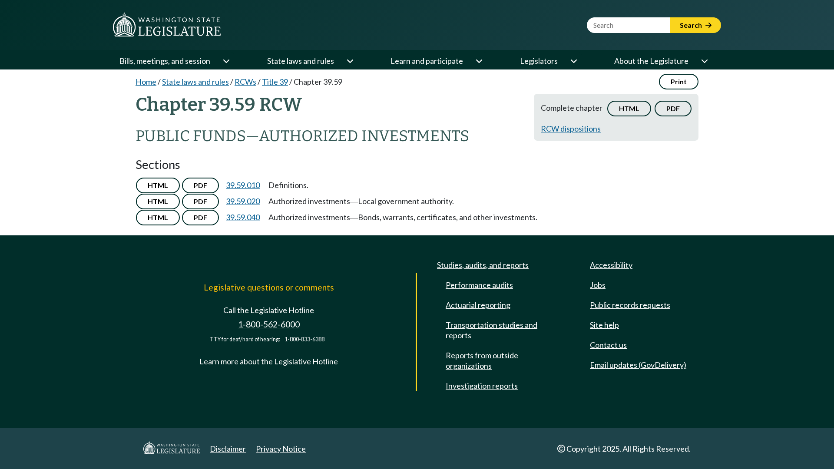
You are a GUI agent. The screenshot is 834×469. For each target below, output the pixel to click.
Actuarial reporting (478, 305)
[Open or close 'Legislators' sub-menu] (573, 60)
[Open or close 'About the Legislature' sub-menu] (704, 60)
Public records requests (630, 305)
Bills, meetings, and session (164, 61)
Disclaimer (228, 448)
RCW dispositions (571, 128)
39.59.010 (243, 185)
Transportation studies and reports (491, 330)
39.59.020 (243, 201)
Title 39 (275, 81)
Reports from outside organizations (482, 360)
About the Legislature (651, 61)
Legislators (539, 61)
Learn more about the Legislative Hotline (268, 361)
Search (691, 25)
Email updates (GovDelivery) (638, 365)
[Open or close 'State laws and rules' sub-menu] (349, 60)
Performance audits (479, 285)
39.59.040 (243, 217)
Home (146, 81)
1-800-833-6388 (304, 339)
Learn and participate (427, 61)
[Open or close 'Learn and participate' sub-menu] (478, 60)
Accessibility (611, 265)
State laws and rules (300, 61)
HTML (629, 108)
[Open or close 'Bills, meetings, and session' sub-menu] (226, 60)
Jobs (598, 285)
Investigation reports (482, 385)
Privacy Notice (281, 448)
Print (679, 81)
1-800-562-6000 (269, 324)
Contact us (608, 345)
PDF (673, 108)
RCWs (245, 81)
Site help (604, 325)
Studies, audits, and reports (483, 265)
